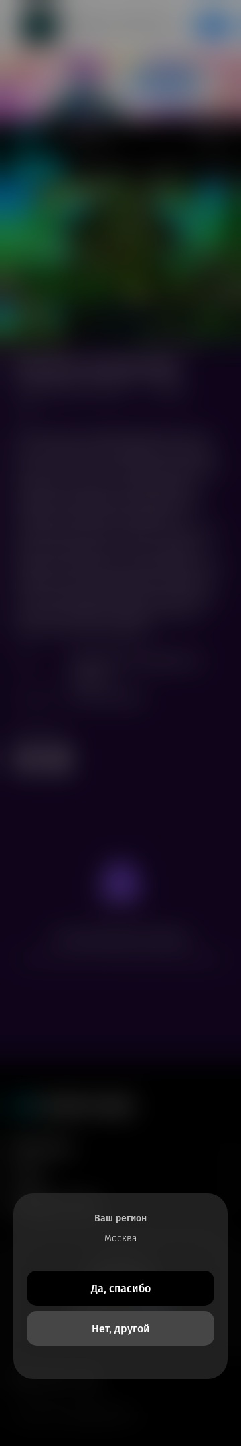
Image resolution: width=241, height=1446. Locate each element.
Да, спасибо (121, 1288)
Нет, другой (121, 1328)
